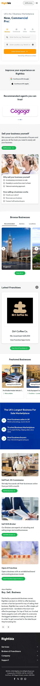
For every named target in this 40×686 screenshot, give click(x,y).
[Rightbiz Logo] (8, 639)
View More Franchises (19, 348)
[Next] (36, 249)
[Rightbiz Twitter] (18, 679)
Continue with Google (21, 79)
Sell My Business (8, 491)
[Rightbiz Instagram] (22, 679)
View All (18, 273)
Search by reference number (27, 56)
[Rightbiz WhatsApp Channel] (25, 679)
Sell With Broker (8, 535)
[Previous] (3, 249)
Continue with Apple (21, 84)
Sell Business (29, 3)
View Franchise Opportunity (20, 340)
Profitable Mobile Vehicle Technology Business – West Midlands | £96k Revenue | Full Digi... (13, 390)
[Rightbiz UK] (6, 3)
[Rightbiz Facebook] (15, 679)
